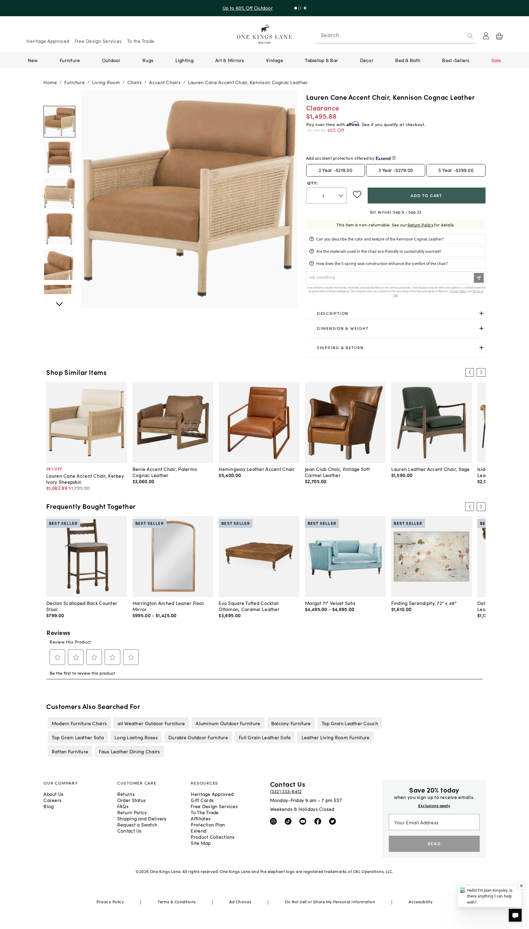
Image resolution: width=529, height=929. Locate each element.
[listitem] (79, 723)
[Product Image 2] (59, 193)
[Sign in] (485, 35)
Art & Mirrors (229, 60)
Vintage (274, 60)
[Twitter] (334, 821)
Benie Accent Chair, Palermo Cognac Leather (165, 471)
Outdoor (111, 60)
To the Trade (140, 41)
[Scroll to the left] (469, 372)
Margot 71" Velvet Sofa (330, 602)
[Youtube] (304, 821)
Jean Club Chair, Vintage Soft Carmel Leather (337, 471)
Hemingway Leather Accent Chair (257, 468)
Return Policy (420, 225)
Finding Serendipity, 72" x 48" (424, 602)
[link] (396, 313)
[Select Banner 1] (299, 8)
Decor (366, 60)
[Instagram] (275, 821)
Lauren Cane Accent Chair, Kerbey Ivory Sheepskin (85, 478)
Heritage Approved (47, 41)
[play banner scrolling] (305, 8)
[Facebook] (319, 821)
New (33, 60)
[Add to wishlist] (357, 195)
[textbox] (326, 196)
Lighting (184, 60)
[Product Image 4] (59, 265)
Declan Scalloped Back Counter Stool (81, 605)
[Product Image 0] (59, 122)
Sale (496, 60)
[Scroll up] (59, 301)
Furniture (70, 60)
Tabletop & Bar (321, 60)
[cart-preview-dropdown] (499, 36)
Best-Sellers (455, 60)
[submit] (470, 36)
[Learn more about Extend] (394, 158)
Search (330, 35)
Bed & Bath (407, 60)
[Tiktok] (289, 821)
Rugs (147, 60)
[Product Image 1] (59, 157)
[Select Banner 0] (295, 8)
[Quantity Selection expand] (341, 196)
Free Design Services (98, 41)
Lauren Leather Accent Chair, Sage (430, 468)
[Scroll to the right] (481, 372)
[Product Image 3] (59, 229)
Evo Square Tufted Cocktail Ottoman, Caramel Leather (249, 605)
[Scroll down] (59, 97)
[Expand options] (481, 313)
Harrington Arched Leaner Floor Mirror (168, 605)
